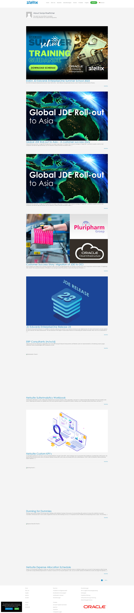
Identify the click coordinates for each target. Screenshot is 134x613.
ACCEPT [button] (16, 608)
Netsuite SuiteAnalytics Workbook (46, 397)
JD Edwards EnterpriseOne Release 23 (48, 326)
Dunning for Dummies (39, 511)
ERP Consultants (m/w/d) (40, 341)
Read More (106, 86)
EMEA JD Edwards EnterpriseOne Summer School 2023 (58, 80)
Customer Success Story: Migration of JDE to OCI (54, 264)
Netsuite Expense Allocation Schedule (48, 567)
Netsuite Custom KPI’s (39, 453)
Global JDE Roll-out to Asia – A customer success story (58, 141)
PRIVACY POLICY (9, 608)
